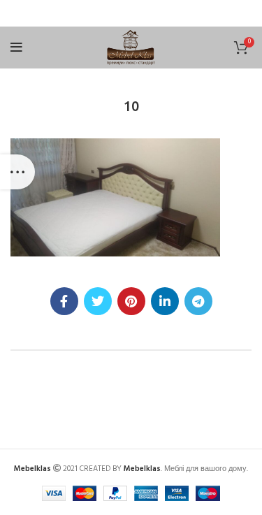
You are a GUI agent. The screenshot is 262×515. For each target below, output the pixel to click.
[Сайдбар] (17, 171)
